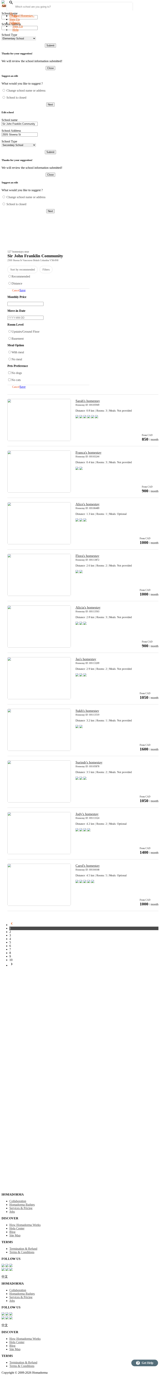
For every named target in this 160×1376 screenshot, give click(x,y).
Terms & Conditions (21, 1252)
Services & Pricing (20, 1208)
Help (15, 29)
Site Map (14, 1235)
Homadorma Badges (22, 1204)
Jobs (12, 1211)
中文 (5, 1276)
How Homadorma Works (25, 1225)
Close (50, 68)
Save (23, 290)
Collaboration (17, 1201)
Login (13, 16)
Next (50, 104)
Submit (50, 45)
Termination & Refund (23, 1248)
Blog (12, 1232)
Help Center (16, 1228)
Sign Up (14, 19)
